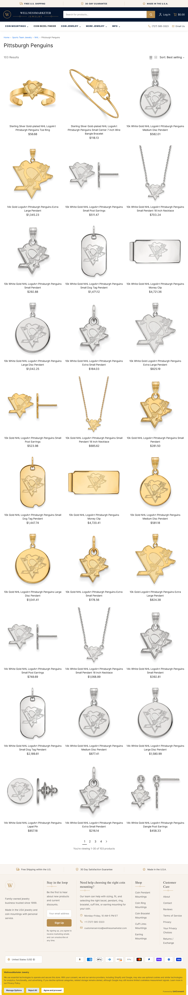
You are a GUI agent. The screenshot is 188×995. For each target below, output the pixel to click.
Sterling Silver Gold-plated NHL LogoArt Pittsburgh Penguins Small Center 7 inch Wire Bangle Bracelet (94, 130)
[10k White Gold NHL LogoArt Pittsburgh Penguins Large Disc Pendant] (33, 328)
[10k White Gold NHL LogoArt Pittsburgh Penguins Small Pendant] (33, 251)
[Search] (151, 14)
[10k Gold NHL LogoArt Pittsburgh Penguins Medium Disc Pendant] (155, 482)
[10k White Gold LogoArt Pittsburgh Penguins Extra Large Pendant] (155, 328)
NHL (37, 37)
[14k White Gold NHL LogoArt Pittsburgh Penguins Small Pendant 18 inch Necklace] (94, 636)
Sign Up (59, 922)
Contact (167, 903)
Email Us (180, 26)
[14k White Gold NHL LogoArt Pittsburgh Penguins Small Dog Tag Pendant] (33, 713)
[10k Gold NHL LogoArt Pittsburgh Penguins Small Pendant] (155, 405)
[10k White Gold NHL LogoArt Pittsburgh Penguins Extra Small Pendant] (94, 328)
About (166, 896)
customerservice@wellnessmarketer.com (105, 928)
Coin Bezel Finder (45, 26)
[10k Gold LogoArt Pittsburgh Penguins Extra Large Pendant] (155, 559)
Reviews (167, 909)
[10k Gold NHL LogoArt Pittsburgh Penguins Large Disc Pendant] (33, 559)
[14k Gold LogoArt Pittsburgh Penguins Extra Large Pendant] (33, 174)
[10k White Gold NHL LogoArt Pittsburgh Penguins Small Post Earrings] (94, 174)
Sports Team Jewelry (22, 37)
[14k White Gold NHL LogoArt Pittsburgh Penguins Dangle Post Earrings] (155, 790)
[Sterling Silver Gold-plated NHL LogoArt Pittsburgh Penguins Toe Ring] (33, 94)
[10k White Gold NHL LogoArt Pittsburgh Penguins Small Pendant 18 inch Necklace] (155, 174)
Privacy (167, 922)
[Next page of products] (106, 841)
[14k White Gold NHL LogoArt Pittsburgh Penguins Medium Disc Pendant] (94, 713)
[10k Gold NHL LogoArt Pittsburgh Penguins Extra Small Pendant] (94, 559)
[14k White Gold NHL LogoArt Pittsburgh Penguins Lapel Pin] (33, 790)
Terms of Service (172, 915)
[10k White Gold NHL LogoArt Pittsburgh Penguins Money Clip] (155, 251)
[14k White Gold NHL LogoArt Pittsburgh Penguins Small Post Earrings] (33, 636)
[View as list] (155, 57)
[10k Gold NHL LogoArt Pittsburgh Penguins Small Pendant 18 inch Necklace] (94, 405)
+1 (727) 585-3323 (94, 922)
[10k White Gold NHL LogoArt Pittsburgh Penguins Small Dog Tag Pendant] (94, 251)
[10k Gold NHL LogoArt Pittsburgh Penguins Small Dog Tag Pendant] (33, 482)
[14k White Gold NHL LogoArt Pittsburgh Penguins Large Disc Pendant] (155, 713)
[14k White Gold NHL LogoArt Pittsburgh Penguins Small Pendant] (155, 636)
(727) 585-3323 (160, 26)
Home (6, 37)
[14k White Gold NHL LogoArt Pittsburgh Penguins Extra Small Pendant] (94, 790)
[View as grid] (150, 57)
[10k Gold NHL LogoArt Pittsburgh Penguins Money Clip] (94, 482)
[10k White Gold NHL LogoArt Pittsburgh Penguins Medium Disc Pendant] (155, 94)
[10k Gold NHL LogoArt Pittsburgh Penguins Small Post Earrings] (33, 405)
